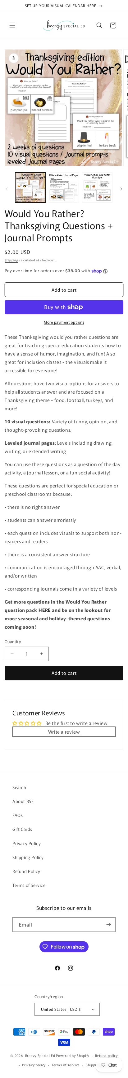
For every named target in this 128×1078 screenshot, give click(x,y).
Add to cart (64, 673)
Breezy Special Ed (40, 1055)
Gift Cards (22, 829)
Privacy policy (34, 1064)
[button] (12, 25)
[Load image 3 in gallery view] (97, 187)
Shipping (11, 260)
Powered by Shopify (72, 1055)
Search (19, 787)
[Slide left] (7, 189)
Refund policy (106, 1055)
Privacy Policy (26, 843)
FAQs (17, 815)
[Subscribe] (108, 924)
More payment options (64, 322)
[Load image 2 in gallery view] (64, 187)
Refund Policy (26, 871)
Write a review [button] (64, 731)
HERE (44, 610)
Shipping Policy (28, 857)
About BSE (23, 801)
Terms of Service (29, 885)
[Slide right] (121, 189)
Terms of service (66, 1064)
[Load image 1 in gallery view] (30, 187)
